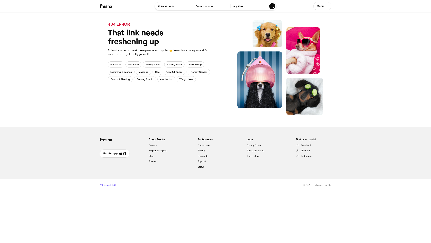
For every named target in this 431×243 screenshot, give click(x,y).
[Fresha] (106, 6)
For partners (204, 145)
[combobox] (174, 6)
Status (201, 166)
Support (202, 161)
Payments (203, 156)
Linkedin (305, 150)
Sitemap (153, 161)
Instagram (306, 156)
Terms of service (255, 150)
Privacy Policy (254, 145)
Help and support (158, 150)
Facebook (306, 145)
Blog (151, 156)
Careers (153, 145)
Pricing (201, 150)
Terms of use (253, 156)
